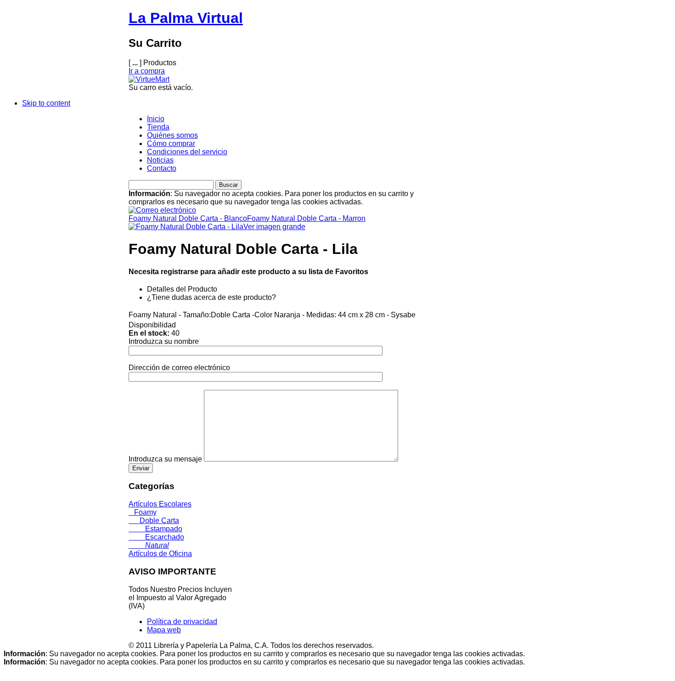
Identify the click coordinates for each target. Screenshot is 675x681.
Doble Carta (154, 520)
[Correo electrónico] (162, 208)
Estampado (155, 529)
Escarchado (156, 537)
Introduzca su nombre (164, 341)
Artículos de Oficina (160, 553)
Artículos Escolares (160, 504)
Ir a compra (147, 71)
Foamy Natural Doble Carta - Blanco (188, 218)
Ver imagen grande (274, 227)
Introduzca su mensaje (165, 459)
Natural (149, 545)
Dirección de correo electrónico (179, 367)
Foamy (143, 512)
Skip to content (46, 103)
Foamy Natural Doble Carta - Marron (306, 218)
